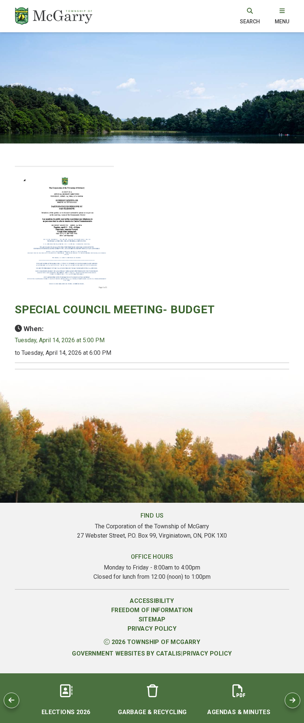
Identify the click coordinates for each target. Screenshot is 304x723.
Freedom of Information (152, 610)
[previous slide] (11, 700)
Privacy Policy (152, 628)
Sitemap (152, 619)
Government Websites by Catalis (126, 653)
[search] (250, 16)
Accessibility (152, 600)
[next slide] (292, 700)
